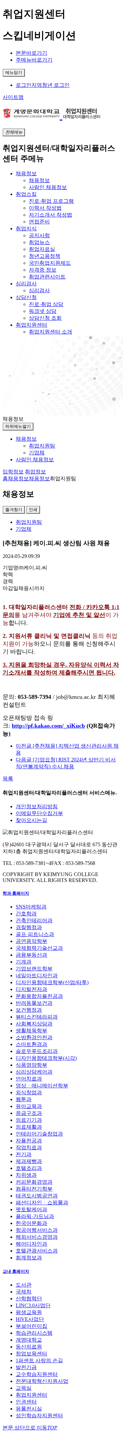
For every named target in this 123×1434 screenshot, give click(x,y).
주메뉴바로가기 (34, 60)
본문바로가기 (31, 53)
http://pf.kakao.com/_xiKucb (48, 725)
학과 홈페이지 (16, 893)
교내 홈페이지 (16, 1271)
